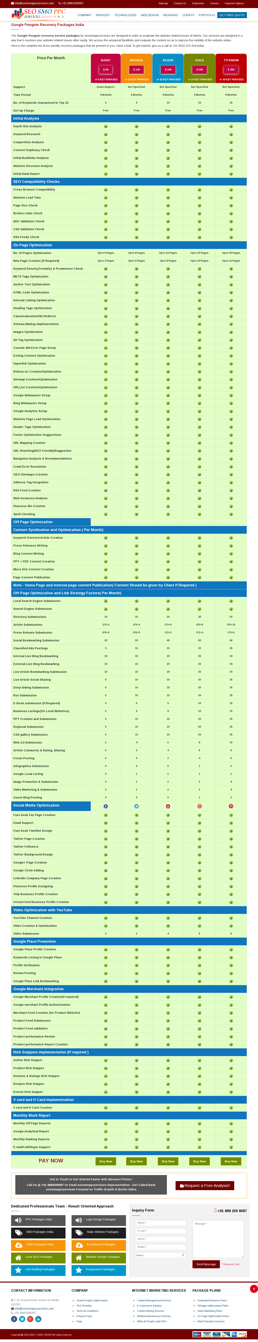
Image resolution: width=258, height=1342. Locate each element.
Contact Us (180, 3)
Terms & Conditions (87, 1311)
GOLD (199, 60)
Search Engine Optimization (92, 1300)
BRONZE (136, 60)
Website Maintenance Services (153, 1316)
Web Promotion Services (211, 1321)
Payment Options (234, 3)
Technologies (125, 15)
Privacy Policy (84, 1316)
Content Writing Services (150, 1311)
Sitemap (163, 3)
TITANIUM (231, 60)
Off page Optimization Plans (212, 1305)
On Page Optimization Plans (213, 1316)
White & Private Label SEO (151, 1321)
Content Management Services (153, 1300)
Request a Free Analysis (206, 1185)
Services (103, 15)
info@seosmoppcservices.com (34, 3)
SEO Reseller (84, 1305)
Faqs (79, 1321)
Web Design (150, 15)
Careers (214, 3)
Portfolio (207, 15)
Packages (170, 15)
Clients (188, 15)
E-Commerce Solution (149, 1305)
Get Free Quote (232, 15)
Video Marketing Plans (209, 1311)
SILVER (168, 60)
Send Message (206, 1264)
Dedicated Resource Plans (212, 1300)
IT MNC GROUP (44, 1335)
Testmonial (198, 3)
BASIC (105, 60)
